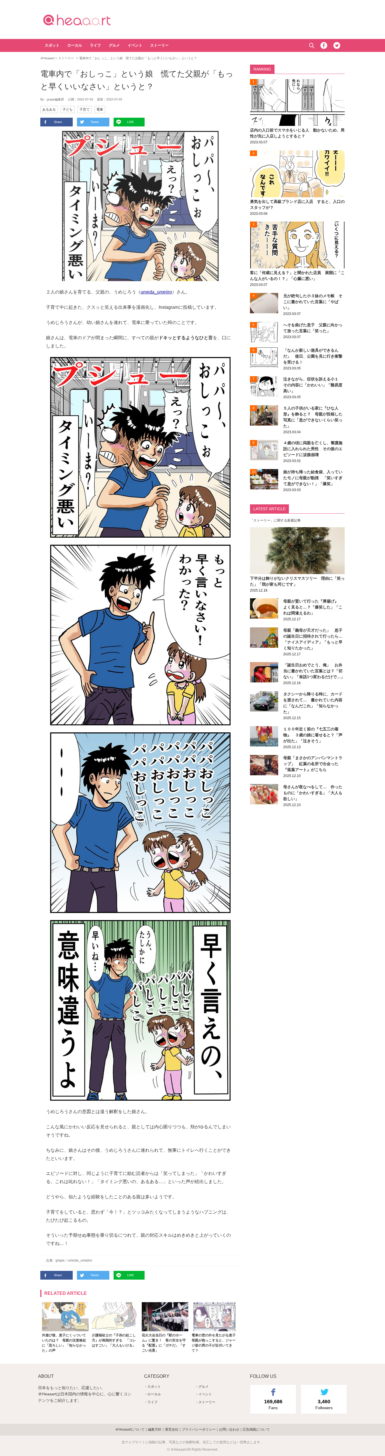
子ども (68, 109)
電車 (99, 109)
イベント (135, 45)
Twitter (336, 45)
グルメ (114, 45)
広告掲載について (256, 1429)
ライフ (95, 45)
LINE (130, 122)
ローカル (74, 45)
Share (58, 122)
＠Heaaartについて (130, 1429)
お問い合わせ (229, 1429)
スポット (52, 45)
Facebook (323, 45)
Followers (324, 1404)
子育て (84, 109)
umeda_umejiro (156, 292)
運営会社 (171, 1429)
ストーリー (159, 45)
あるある (49, 109)
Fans (273, 1404)
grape (60, 1260)
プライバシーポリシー (199, 1429)
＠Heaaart (86, 20)
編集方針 (154, 1429)
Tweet (94, 122)
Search (311, 45)
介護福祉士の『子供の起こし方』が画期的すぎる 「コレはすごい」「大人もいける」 (114, 1340)
